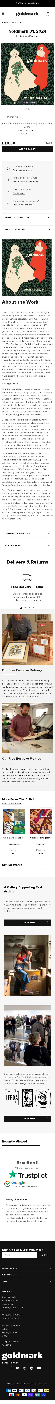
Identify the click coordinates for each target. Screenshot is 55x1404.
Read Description (26, 130)
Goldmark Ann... (14, 845)
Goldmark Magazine (29, 36)
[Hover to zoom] (27, 74)
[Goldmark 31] (26, 109)
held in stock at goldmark (25, 182)
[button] (5, 13)
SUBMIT (45, 1255)
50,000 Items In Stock (27, 3)
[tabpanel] (27, 589)
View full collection (11, 803)
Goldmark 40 (41, 845)
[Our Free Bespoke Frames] (27, 728)
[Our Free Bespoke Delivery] (27, 639)
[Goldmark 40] (41, 821)
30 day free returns (22, 205)
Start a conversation (23, 170)
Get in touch (19, 193)
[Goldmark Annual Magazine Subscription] (14, 821)
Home (5, 23)
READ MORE (29, 922)
